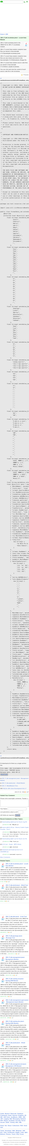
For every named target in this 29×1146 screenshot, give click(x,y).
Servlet (2, 1122)
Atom (25, 1125)
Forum (22, 1134)
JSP (1, 1118)
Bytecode (14, 1113)
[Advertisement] (14, 18)
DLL (1, 1132)
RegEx (18, 1132)
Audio (2, 1113)
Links (22, 1132)
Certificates (11, 1132)
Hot (6, 1125)
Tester (2, 1130)
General (14, 1115)
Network (23, 1118)
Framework (3, 1115)
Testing (12, 1122)
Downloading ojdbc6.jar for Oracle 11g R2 (14, 822)
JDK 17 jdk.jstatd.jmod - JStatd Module (13, 783)
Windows (19, 1130)
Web (16, 1122)
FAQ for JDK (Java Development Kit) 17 (14, 788)
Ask (1, 1127)
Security (18, 1120)
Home (2, 34)
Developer (8, 1130)
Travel (13, 1134)
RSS (21, 1125)
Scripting (12, 1120)
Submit (18, 815)
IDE (1, 1117)
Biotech (7, 1113)
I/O (25, 1115)
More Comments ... (6, 857)
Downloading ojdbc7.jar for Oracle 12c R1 (14, 838)
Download (4, 774)
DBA (13, 1130)
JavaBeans (14, 1117)
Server (23, 1120)
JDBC (20, 1117)
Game (10, 1115)
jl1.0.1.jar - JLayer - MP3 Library (11, 844)
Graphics (21, 1115)
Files (5, 1132)
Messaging (16, 1118)
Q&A (26, 1132)
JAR (23, 1130)
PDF (1, 1120)
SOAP (7, 1122)
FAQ (17, 1134)
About (10, 1125)
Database (20, 1113)
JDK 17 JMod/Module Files (10, 785)
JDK (7, 34)
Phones (8, 1134)
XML (20, 1122)
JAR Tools (6, 1117)
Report (6, 1120)
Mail (11, 1118)
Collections (16, 1125)
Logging (6, 1118)
